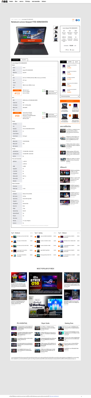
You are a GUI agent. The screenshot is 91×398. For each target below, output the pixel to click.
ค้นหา (16, 1)
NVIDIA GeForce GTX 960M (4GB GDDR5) (29, 115)
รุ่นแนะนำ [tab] (76, 62)
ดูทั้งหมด (31, 233)
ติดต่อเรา (44, 1)
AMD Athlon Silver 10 (26, 90)
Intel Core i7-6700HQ (26, 93)
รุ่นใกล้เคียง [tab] (70, 62)
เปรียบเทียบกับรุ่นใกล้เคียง (65, 96)
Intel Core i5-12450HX (26, 91)
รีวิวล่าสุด (27, 1)
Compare (72, 50)
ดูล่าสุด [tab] (63, 62)
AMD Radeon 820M (26, 118)
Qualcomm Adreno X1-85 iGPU (27, 112)
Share (68, 50)
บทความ (21, 1)
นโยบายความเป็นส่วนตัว (54, 396)
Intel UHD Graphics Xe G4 (26, 117)
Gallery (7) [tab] (24, 60)
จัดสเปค (11, 1)
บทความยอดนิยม (36, 1)
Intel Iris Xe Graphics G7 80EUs (27, 114)
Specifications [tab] (15, 60)
